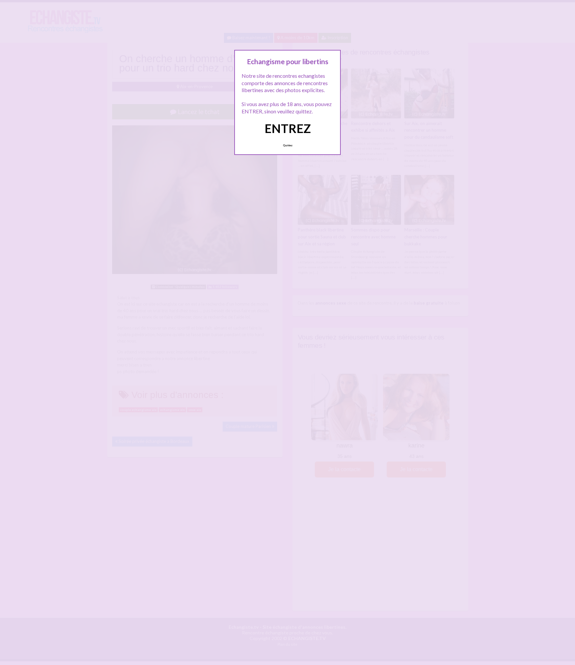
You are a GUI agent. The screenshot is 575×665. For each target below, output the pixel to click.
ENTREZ (288, 128)
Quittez (287, 145)
